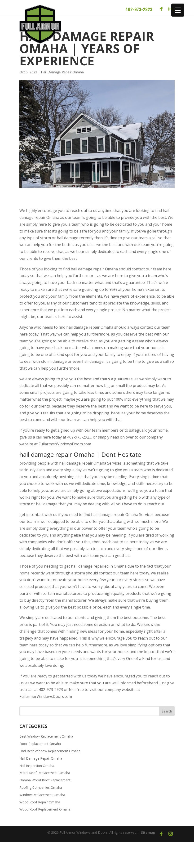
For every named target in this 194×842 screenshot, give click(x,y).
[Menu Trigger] (177, 10)
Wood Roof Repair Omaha (39, 802)
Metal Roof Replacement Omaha (44, 772)
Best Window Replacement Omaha (46, 736)
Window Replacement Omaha (42, 795)
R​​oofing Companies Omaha (40, 787)
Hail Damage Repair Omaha (62, 72)
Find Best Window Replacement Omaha (49, 751)
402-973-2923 (138, 9)
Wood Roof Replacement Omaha (45, 809)
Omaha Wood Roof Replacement (45, 780)
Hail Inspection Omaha (36, 765)
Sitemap (148, 832)
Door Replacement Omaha (40, 743)
